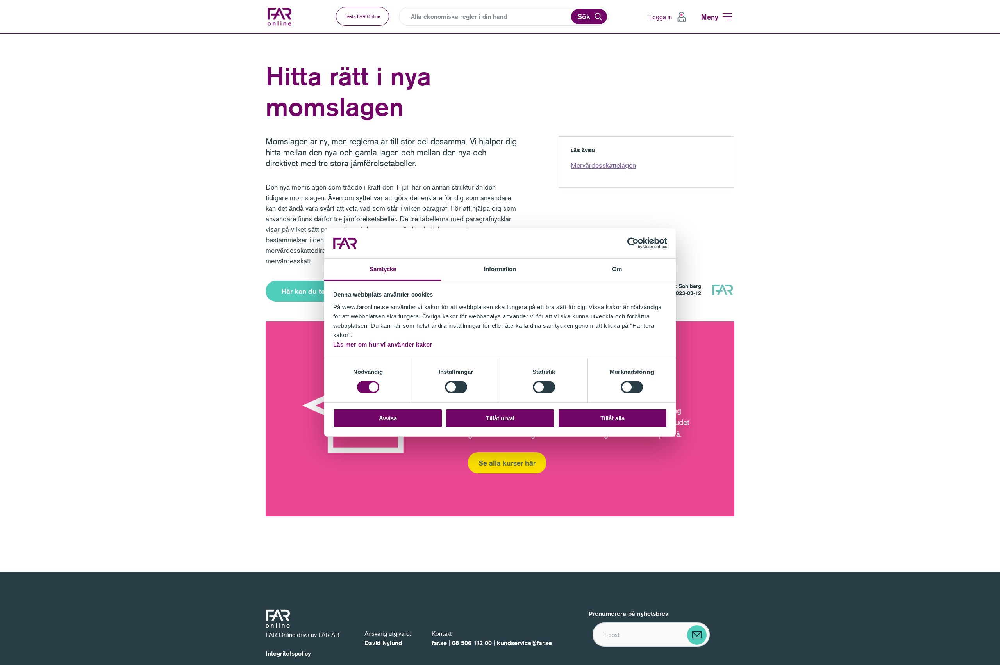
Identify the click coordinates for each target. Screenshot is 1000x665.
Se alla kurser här (507, 463)
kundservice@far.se (524, 643)
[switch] (456, 387)
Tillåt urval (500, 418)
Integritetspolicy (288, 653)
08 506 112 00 (472, 643)
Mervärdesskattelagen (603, 165)
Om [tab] (617, 269)
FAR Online (280, 17)
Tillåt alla (612, 418)
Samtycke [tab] (383, 269)
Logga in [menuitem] (660, 17)
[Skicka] (697, 635)
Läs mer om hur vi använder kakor (382, 344)
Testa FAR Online (362, 16)
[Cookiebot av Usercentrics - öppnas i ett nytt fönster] (633, 243)
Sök (583, 16)
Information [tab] (500, 269)
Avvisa (388, 418)
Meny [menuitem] (709, 16)
